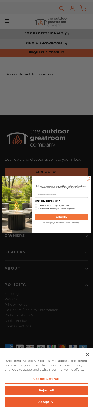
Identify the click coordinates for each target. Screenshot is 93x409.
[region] (46, 378)
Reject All (46, 390)
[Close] (88, 354)
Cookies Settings (46, 378)
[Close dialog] (88, 179)
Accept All (46, 402)
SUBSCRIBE (61, 217)
